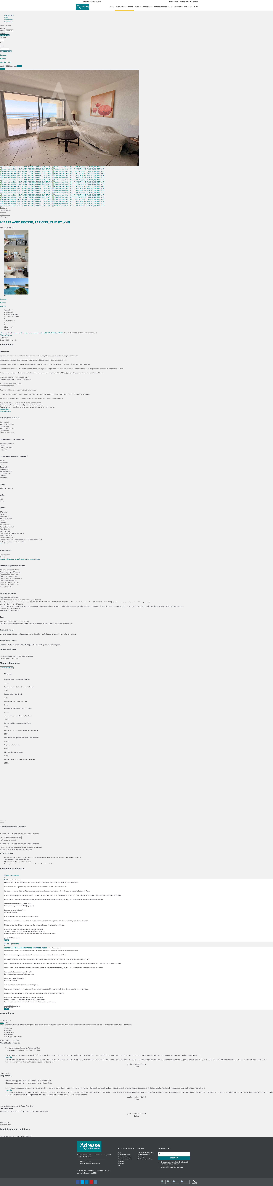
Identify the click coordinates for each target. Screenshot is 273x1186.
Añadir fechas (4, 35)
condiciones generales (171, 1164)
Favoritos (195, 1)
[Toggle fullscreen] (3, 212)
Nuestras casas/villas (163, 6)
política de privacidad (181, 1162)
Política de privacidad (145, 1159)
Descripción (5, 217)
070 (5, 880)
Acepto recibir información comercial (172, 1167)
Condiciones (8, 19)
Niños (2, 46)
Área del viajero (173, 1)
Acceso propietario (185, 1)
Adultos (3, 37)
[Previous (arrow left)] (1, 822)
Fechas (2, 30)
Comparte (4, 338)
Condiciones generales (145, 1152)
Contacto (188, 6)
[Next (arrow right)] (3, 822)
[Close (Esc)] (1, 212)
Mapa (6, 17)
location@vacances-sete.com (90, 1163)
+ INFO (6, 940)
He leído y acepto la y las (174, 1163)
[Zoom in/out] (5, 212)
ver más (8, 1057)
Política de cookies (144, 1154)
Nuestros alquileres (124, 6)
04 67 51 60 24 (85, 1161)
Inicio (112, 6)
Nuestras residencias (143, 6)
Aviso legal (141, 1157)
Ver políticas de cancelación (11, 838)
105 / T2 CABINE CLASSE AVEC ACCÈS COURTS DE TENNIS (25, 948)
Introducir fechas (5, 51)
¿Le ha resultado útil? (136, 1064)
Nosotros (178, 6)
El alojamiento (9, 15)
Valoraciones (8, 22)
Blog (196, 6)
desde (2, 25)
